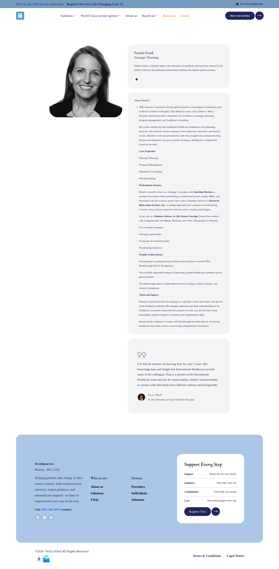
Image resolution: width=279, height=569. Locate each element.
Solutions (67, 15)
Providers (138, 486)
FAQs (95, 499)
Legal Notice (235, 556)
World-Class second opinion (99, 15)
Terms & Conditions (207, 556)
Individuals (139, 493)
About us (131, 15)
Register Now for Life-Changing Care (93, 4)
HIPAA (45, 509)
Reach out (148, 15)
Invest (185, 15)
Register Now (197, 512)
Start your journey (240, 15)
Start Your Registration (251, 4)
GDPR (56, 509)
